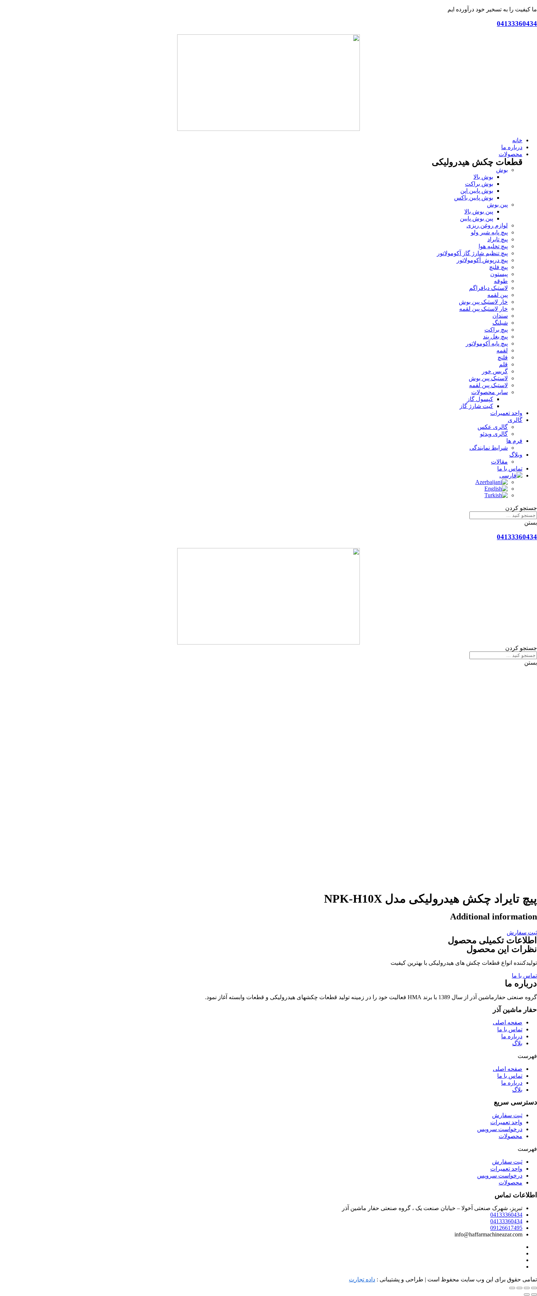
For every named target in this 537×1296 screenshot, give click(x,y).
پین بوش (497, 204)
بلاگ (517, 1043)
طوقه (501, 281)
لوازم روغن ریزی (487, 225)
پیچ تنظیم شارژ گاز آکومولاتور (472, 253)
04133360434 (517, 23)
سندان (500, 316)
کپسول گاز (480, 399)
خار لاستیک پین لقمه (483, 309)
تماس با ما (509, 1029)
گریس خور (495, 371)
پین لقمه (497, 295)
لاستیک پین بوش (488, 378)
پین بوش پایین (476, 218)
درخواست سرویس (499, 1129)
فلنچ (503, 357)
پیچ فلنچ (498, 267)
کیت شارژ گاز (476, 406)
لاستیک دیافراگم (488, 288)
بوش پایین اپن (476, 191)
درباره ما (511, 1036)
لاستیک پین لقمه (488, 385)
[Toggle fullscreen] (519, 1288)
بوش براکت (479, 184)
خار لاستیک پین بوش (483, 302)
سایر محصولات (489, 392)
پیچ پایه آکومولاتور (487, 343)
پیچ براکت (496, 329)
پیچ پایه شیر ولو (489, 232)
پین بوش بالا (478, 211)
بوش (502, 170)
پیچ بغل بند (495, 336)
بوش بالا (483, 177)
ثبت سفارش (507, 1115)
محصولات (510, 1136)
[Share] (527, 1288)
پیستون (499, 274)
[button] (522, 932)
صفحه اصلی (507, 1022)
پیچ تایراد (497, 239)
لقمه (502, 350)
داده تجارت (362, 1279)
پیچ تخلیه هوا (493, 246)
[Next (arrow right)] (527, 1294)
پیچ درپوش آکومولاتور (482, 260)
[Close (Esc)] (534, 1288)
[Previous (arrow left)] (534, 1294)
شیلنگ (500, 323)
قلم (503, 364)
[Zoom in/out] (512, 1288)
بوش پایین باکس (473, 197)
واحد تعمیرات (506, 1122)
